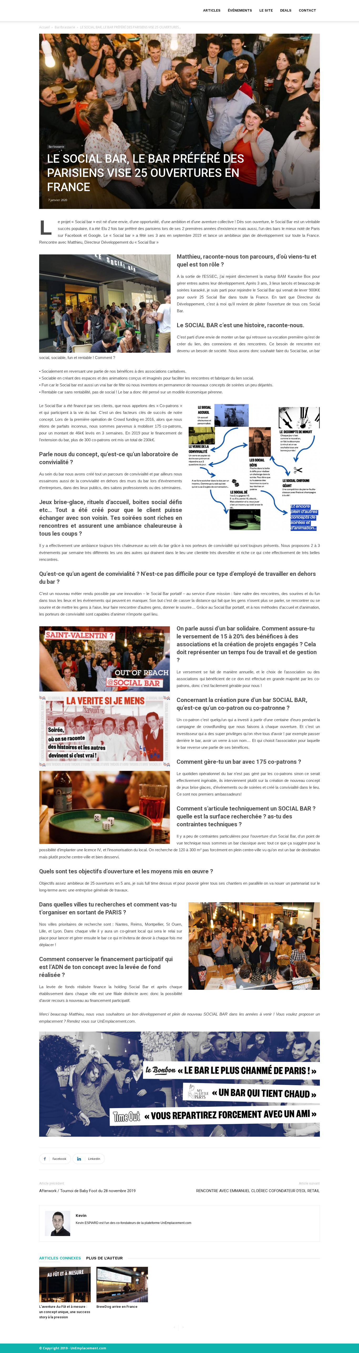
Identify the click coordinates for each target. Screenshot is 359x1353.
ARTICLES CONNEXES (60, 1258)
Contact (307, 10)
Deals (285, 10)
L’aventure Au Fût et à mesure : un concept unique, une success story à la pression (64, 1312)
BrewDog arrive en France (116, 1307)
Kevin (81, 1215)
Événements (240, 10)
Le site (266, 10)
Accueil (44, 27)
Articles (211, 10)
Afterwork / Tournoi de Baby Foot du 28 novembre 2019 (87, 1190)
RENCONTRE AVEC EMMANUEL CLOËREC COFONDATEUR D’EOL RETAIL (258, 1190)
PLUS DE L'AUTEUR (104, 1258)
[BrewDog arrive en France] (122, 1284)
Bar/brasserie (65, 27)
